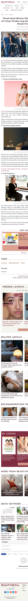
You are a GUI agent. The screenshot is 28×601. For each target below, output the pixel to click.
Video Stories (7, 8)
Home (2, 14)
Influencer (16, 6)
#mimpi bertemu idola (14, 263)
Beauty (23, 587)
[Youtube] (16, 592)
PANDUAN (23, 252)
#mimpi (22, 263)
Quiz (22, 6)
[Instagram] (10, 592)
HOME (18, 2)
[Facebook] (5, 592)
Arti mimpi (4, 60)
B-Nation (24, 590)
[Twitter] (8, 592)
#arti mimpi (4, 263)
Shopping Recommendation (16, 10)
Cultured (11, 14)
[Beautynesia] (8, 2)
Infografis (22, 8)
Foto (13, 8)
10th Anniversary (8, 6)
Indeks (7, 10)
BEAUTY (25, 2)
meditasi (3, 166)
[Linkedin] (13, 592)
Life (6, 14)
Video (17, 8)
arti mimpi (10, 222)
